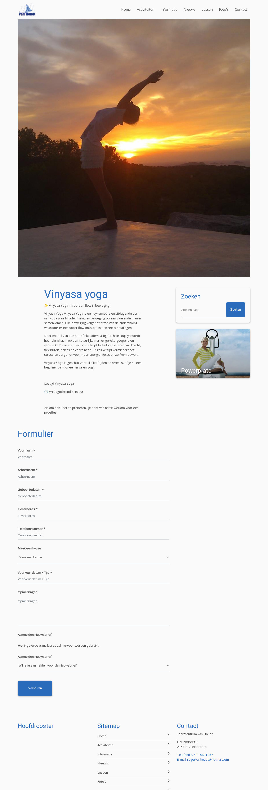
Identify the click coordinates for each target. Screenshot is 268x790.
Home (126, 9)
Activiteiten (145, 9)
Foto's (224, 9)
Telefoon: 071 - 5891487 (195, 754)
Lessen (207, 9)
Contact (241, 9)
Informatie (169, 9)
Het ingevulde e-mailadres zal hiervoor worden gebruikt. (58, 645)
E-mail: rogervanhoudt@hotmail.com (203, 759)
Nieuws (189, 9)
